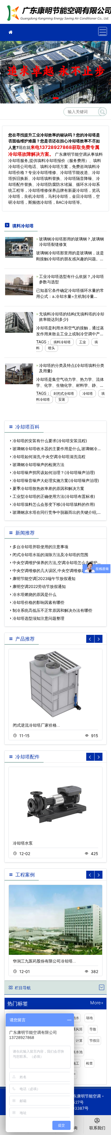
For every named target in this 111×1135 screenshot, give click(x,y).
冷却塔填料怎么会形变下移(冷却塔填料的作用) (54, 504)
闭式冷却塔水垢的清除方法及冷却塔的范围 (50, 554)
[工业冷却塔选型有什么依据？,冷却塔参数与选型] (19, 284)
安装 (61, 399)
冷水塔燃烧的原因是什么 (34, 594)
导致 (92, 1029)
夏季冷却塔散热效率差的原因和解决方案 (48, 488)
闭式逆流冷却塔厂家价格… (36, 725)
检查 (89, 1063)
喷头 (51, 348)
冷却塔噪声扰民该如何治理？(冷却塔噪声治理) (54, 472)
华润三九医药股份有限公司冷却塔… (44, 961)
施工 (75, 1063)
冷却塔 (88, 393)
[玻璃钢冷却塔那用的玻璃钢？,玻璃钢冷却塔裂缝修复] (19, 246)
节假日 (94, 1040)
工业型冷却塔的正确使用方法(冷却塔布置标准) (54, 496)
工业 (82, 342)
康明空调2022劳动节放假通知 (39, 586)
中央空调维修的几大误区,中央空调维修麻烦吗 (53, 570)
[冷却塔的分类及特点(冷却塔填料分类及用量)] (19, 373)
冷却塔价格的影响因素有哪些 (38, 602)
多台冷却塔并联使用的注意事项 (40, 546)
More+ (97, 1003)
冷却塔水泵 (23, 843)
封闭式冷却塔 (64, 393)
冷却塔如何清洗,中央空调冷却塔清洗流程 (49, 456)
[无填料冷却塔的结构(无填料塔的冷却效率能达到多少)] (19, 321)
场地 (89, 1018)
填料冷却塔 (62, 342)
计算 (79, 1040)
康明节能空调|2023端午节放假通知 (44, 578)
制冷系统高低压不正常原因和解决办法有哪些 (52, 610)
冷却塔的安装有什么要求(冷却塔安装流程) (50, 440)
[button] (47, 98)
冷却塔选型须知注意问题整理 (38, 618)
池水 (75, 1018)
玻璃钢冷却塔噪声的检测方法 (38, 464)
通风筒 (77, 1029)
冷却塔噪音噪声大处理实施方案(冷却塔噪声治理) (56, 480)
